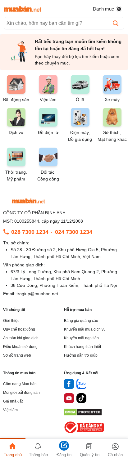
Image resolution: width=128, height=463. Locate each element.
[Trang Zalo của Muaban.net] (81, 385)
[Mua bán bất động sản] (22, 9)
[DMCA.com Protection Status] (83, 413)
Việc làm (10, 410)
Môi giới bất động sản (21, 392)
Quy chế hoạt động (19, 329)
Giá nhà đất (13, 401)
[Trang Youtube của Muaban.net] (69, 399)
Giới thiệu (11, 320)
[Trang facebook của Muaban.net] (69, 385)
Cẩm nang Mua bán (20, 384)
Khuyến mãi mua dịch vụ (85, 329)
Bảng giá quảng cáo (81, 320)
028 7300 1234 (29, 232)
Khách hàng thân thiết (82, 347)
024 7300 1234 (73, 232)
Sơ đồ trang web (17, 355)
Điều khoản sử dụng (20, 347)
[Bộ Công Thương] (84, 433)
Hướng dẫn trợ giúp (81, 355)
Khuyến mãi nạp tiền (81, 338)
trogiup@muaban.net (37, 293)
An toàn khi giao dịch (21, 338)
